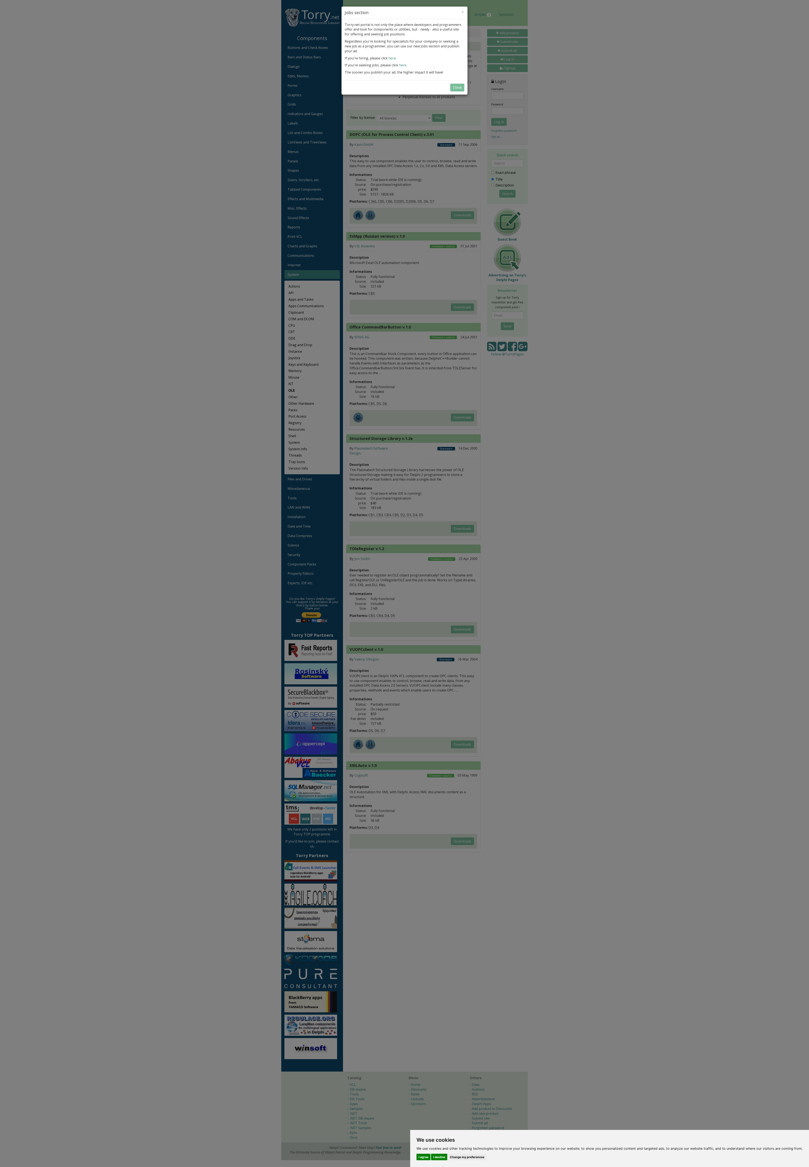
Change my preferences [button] (467, 1157)
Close (457, 87)
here (392, 58)
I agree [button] (423, 1157)
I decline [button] (439, 1157)
